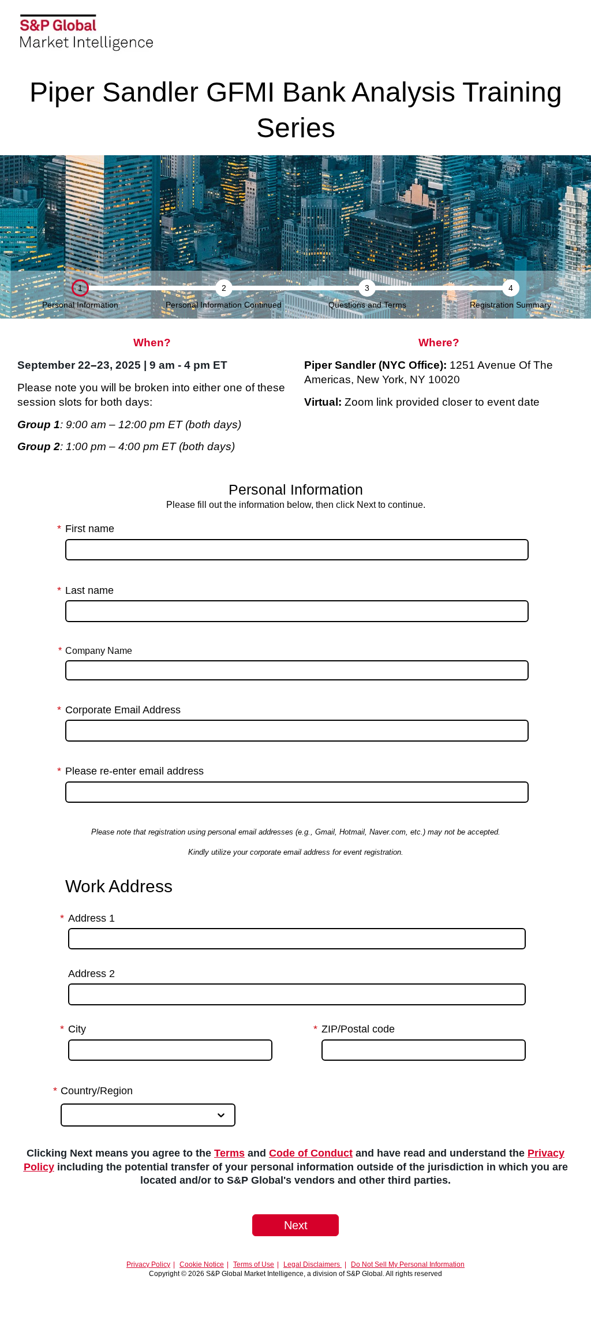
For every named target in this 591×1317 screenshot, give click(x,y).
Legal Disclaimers (312, 1264)
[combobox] (70, 1115)
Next (296, 1225)
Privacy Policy (148, 1264)
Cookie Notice (201, 1264)
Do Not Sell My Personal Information (408, 1264)
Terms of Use (253, 1264)
